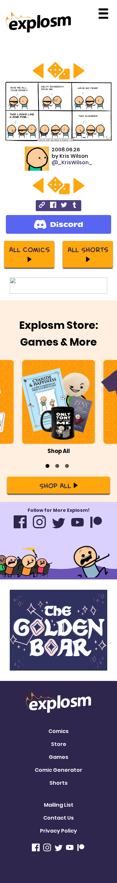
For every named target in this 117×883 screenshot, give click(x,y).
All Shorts (88, 249)
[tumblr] (75, 206)
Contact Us (58, 818)
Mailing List (58, 805)
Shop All (55, 485)
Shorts (58, 783)
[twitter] (64, 205)
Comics (58, 731)
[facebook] (53, 206)
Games (58, 757)
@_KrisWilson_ (72, 162)
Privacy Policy (58, 831)
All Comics (29, 249)
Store (58, 744)
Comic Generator (58, 770)
